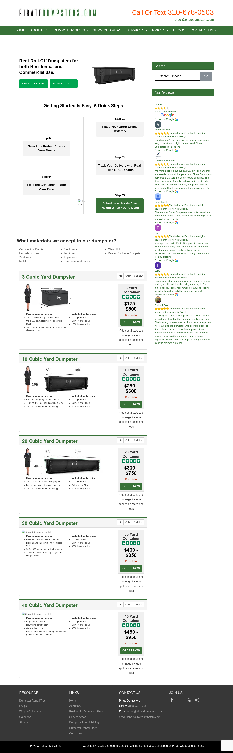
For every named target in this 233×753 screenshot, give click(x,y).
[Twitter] (180, 700)
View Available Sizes (33, 83)
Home (20, 30)
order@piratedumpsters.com (194, 19)
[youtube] (188, 700)
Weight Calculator (30, 711)
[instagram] (197, 700)
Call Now (138, 276)
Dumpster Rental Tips (32, 700)
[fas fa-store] (171, 706)
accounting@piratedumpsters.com (139, 717)
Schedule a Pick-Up (64, 83)
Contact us (202, 30)
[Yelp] (206, 700)
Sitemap (24, 722)
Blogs (179, 30)
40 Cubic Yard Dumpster (50, 605)
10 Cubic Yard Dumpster (50, 358)
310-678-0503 (191, 12)
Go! (206, 76)
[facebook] (171, 700)
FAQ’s (23, 706)
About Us (39, 30)
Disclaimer (55, 745)
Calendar (25, 717)
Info (120, 276)
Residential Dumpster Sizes (86, 711)
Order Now (131, 322)
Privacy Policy (38, 745)
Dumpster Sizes (70, 30)
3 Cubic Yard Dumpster (48, 276)
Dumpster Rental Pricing (84, 722)
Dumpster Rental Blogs (83, 727)
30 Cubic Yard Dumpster (50, 522)
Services (135, 30)
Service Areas (107, 30)
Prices (159, 30)
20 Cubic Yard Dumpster (50, 440)
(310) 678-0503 (136, 706)
